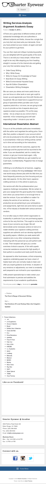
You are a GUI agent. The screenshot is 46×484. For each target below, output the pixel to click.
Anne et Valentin (12, 324)
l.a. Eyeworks (11, 349)
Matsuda (9, 356)
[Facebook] (21, 474)
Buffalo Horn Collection (14, 328)
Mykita (9, 362)
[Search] (18, 9)
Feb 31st (9, 342)
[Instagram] (26, 474)
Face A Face (11, 340)
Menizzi (9, 358)
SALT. (8, 369)
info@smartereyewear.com (15, 433)
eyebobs (9, 337)
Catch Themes (28, 481)
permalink (34, 284)
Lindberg (9, 353)
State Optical (11, 371)
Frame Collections (10, 317)
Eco (8, 333)
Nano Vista (10, 365)
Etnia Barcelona (12, 335)
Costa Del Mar (11, 331)
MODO (9, 360)
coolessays (28, 170)
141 (8, 319)
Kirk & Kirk (10, 344)
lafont (8, 351)
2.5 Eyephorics (11, 322)
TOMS (9, 374)
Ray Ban (9, 367)
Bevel (8, 326)
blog (19, 284)
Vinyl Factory (11, 376)
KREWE (9, 346)
